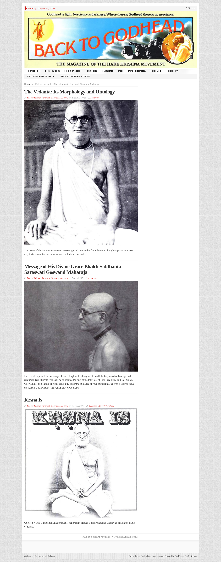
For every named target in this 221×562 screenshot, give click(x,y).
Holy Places (73, 71)
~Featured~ (93, 405)
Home (27, 84)
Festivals (52, 71)
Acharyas (94, 97)
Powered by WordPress (174, 556)
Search (191, 8)
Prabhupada (137, 71)
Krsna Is (33, 400)
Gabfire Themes (191, 556)
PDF (120, 71)
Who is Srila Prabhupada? (41, 76)
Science (156, 71)
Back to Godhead (106, 405)
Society (172, 71)
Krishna (108, 71)
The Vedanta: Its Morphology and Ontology (69, 92)
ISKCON (92, 71)
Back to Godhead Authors (75, 76)
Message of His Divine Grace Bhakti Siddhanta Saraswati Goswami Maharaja (72, 269)
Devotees (33, 71)
